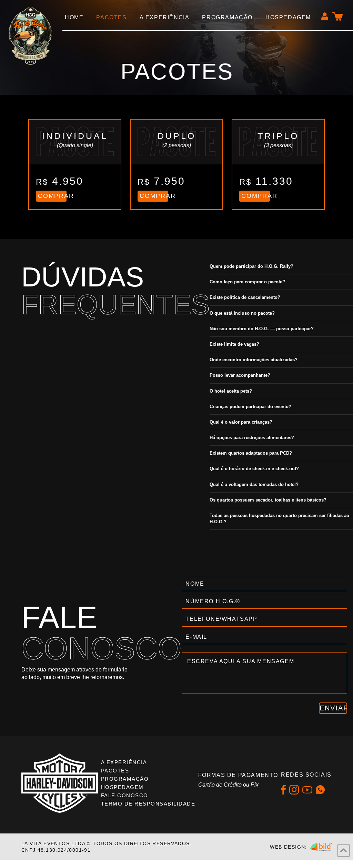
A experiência (124, 762)
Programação (125, 779)
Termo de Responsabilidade (148, 804)
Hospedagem (122, 787)
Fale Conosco (124, 795)
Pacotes (115, 770)
